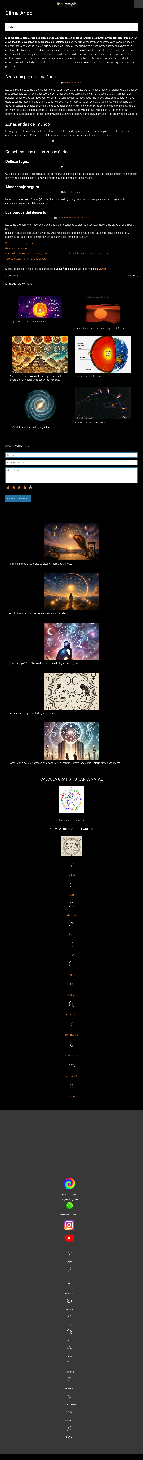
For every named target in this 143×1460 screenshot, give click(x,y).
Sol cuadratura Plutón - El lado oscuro (25, 258)
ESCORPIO (71, 1014)
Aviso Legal (65, 1215)
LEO (71, 954)
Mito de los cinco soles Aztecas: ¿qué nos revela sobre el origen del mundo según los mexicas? (56, 253)
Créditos (74, 1215)
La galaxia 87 (13, 275)
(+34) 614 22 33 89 (69, 1194)
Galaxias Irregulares (16, 248)
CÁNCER (71, 934)
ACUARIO (71, 1075)
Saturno (131, 275)
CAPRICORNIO (72, 1055)
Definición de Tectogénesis (19, 243)
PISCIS (71, 1096)
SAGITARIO (71, 1035)
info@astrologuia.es (69, 1199)
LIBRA (71, 994)
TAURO (71, 894)
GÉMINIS (71, 914)
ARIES (71, 874)
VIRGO (71, 974)
